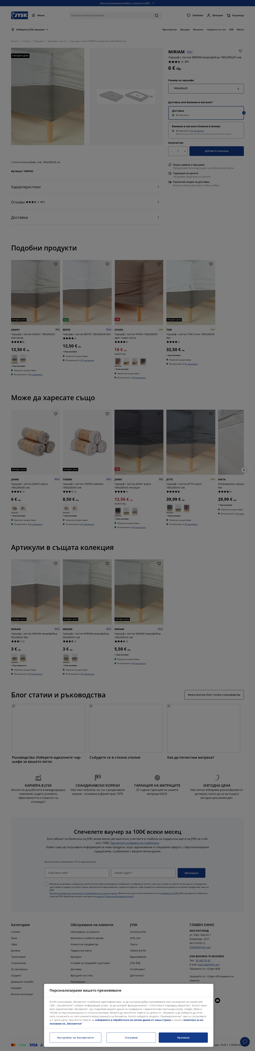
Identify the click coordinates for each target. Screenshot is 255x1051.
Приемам (183, 1037)
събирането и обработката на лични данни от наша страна (133, 1020)
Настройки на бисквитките (75, 1037)
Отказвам (131, 1037)
